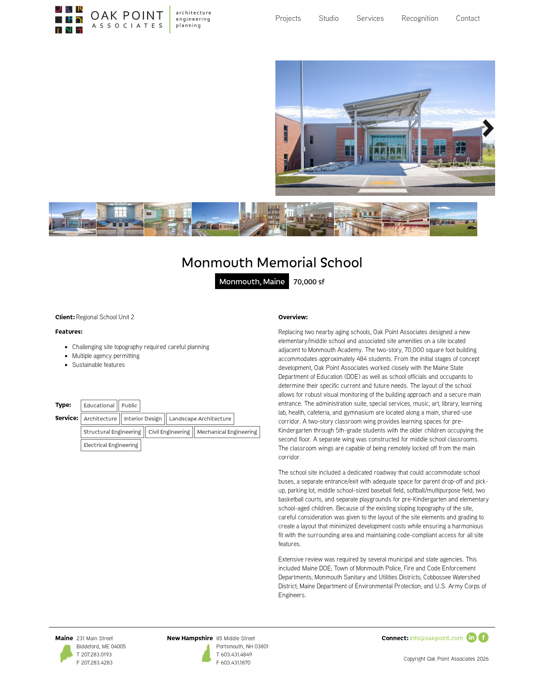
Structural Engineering (112, 431)
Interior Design (143, 418)
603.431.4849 (236, 654)
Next (488, 128)
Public (129, 405)
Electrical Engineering (111, 445)
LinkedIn (471, 637)
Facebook (483, 637)
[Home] (142, 20)
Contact (468, 18)
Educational (99, 405)
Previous (56, 128)
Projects (288, 18)
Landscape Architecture (200, 418)
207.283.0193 (96, 654)
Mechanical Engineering (227, 431)
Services (370, 18)
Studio (329, 18)
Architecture (100, 418)
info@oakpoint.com (436, 637)
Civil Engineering (169, 431)
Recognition (420, 18)
